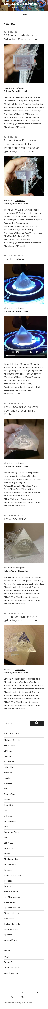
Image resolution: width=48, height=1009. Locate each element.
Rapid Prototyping (12, 875)
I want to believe (14, 259)
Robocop (8, 881)
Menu (25, 14)
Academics (9, 762)
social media (9, 902)
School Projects (11, 891)
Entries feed (9, 962)
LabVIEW (8, 843)
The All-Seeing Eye (15, 519)
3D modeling (10, 745)
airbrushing (9, 767)
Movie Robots (10, 864)
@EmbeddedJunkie (19, 91)
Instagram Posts (11, 832)
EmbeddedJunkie (20, 4)
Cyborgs (8, 816)
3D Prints (8, 756)
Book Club (8, 805)
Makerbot (8, 848)
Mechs (7, 854)
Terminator (9, 918)
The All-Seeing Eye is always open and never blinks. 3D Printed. (21, 410)
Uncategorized (11, 929)
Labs (6, 837)
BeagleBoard (10, 794)
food (6, 827)
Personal (8, 870)
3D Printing (9, 751)
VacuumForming (11, 940)
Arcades (8, 772)
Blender (7, 799)
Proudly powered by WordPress (18, 1002)
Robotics (8, 886)
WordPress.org (11, 973)
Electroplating (10, 821)
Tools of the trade (12, 924)
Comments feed (11, 967)
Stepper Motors (11, 913)
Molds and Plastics (12, 859)
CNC (6, 810)
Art (5, 789)
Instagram (20, 88)
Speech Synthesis (12, 908)
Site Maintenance (12, 897)
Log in (7, 957)
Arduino (7, 778)
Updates (8, 935)
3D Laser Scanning (12, 740)
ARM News (9, 783)
